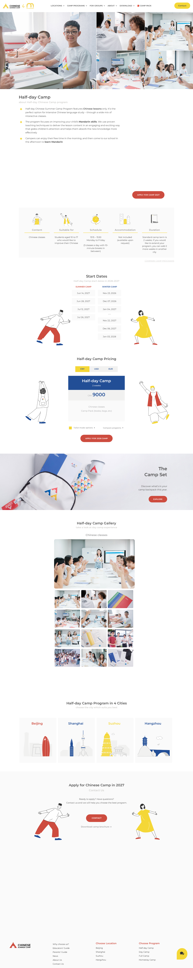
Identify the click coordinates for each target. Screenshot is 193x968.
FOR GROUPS (96, 6)
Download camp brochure (95, 826)
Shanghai (100, 952)
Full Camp (144, 956)
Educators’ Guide (61, 948)
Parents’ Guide (60, 952)
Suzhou (99, 956)
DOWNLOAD (126, 6)
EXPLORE (157, 499)
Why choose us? (61, 944)
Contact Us (58, 964)
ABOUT (111, 6)
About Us (57, 960)
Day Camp (144, 952)
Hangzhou (101, 960)
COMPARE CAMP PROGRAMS (159, 261)
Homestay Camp (147, 960)
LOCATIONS (56, 6)
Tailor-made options (83, 428)
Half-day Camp (146, 948)
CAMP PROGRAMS (76, 6)
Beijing (99, 948)
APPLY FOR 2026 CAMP (96, 438)
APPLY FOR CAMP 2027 (148, 195)
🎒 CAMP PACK (144, 6)
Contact (182, 5)
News (55, 956)
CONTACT (96, 818)
